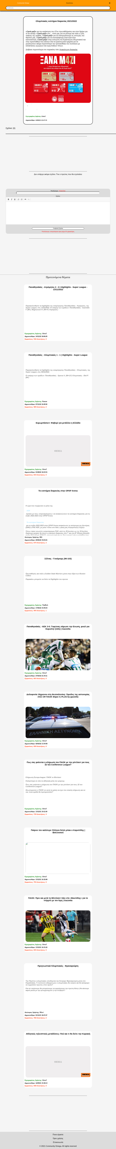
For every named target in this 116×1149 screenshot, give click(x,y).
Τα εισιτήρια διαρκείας (35, 522)
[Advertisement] (58, 153)
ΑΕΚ (28, 511)
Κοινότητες (69, 3)
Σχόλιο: (58, 196)
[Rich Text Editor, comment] (58, 213)
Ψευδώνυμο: (54, 191)
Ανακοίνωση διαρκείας (68, 50)
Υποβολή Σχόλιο (58, 228)
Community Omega (23, 3)
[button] (8, 199)
